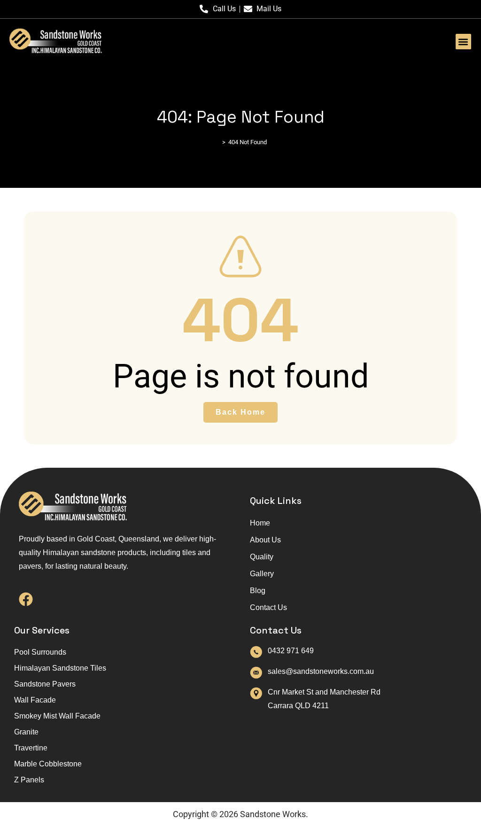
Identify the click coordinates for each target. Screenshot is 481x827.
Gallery (262, 574)
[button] (463, 41)
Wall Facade (35, 700)
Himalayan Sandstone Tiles (60, 668)
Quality (261, 557)
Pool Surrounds (40, 652)
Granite (26, 732)
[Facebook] (26, 599)
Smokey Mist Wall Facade (57, 716)
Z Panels (29, 780)
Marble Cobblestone (48, 764)
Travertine (30, 748)
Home (260, 523)
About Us (265, 540)
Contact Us (268, 607)
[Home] (217, 142)
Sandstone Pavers (45, 684)
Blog (257, 591)
